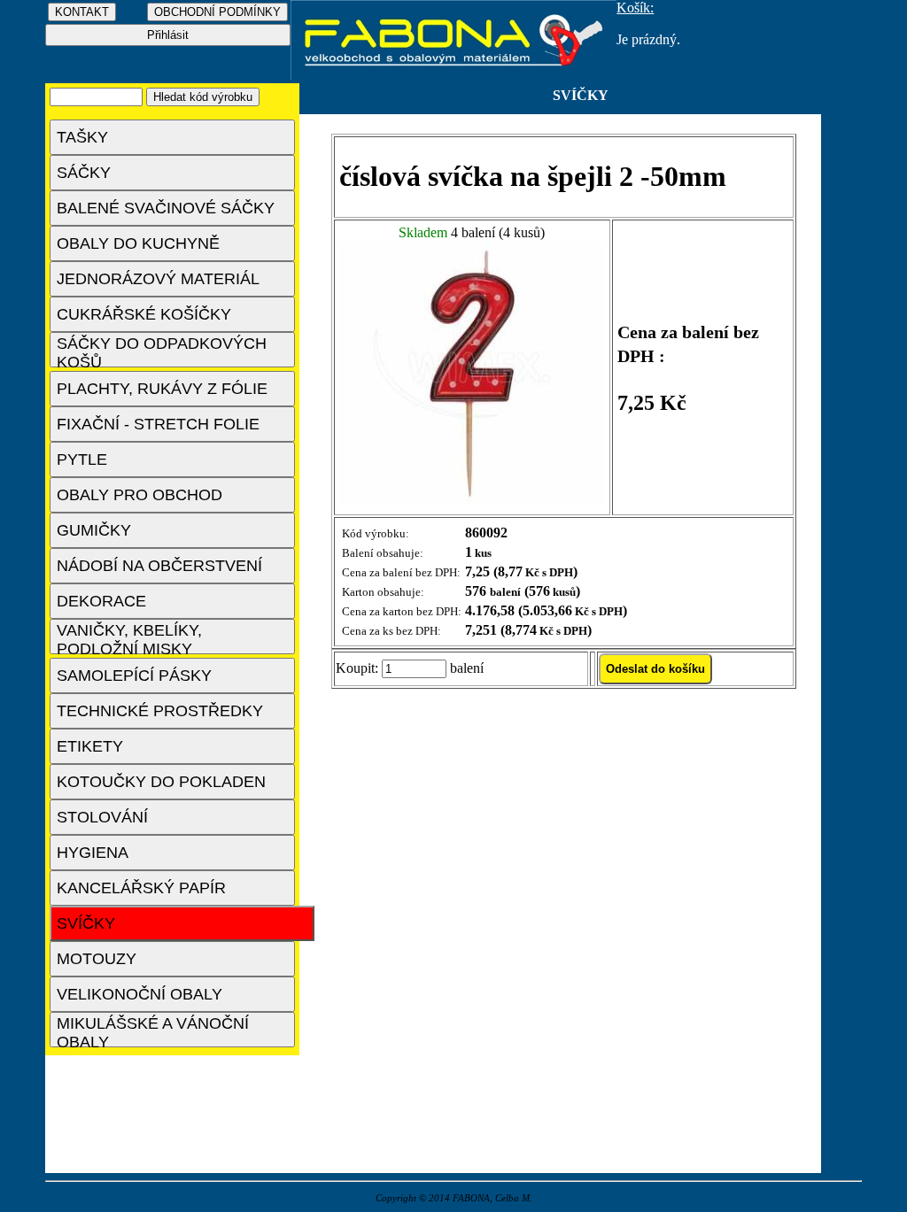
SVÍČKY (86, 923)
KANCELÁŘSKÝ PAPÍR (141, 888)
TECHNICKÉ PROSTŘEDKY (160, 711)
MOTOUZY (96, 959)
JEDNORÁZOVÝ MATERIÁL (158, 279)
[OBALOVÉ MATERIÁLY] (454, 74)
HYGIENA (92, 852)
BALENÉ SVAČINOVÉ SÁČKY (166, 208)
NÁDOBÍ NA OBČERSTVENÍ (159, 566)
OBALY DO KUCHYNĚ (138, 243)
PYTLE (82, 459)
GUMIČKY (94, 530)
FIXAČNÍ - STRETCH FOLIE (158, 424)
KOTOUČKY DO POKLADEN (161, 782)
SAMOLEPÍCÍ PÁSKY (134, 675)
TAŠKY (82, 137)
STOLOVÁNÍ (102, 817)
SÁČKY (84, 172)
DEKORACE (101, 601)
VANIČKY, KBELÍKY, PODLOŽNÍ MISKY (129, 637)
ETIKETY (90, 746)
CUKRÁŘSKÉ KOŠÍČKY (144, 314)
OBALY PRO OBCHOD (139, 495)
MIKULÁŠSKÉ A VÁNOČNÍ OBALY (153, 1031)
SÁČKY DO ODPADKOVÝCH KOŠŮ (162, 351)
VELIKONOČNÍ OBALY (139, 994)
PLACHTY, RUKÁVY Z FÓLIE (162, 389)
